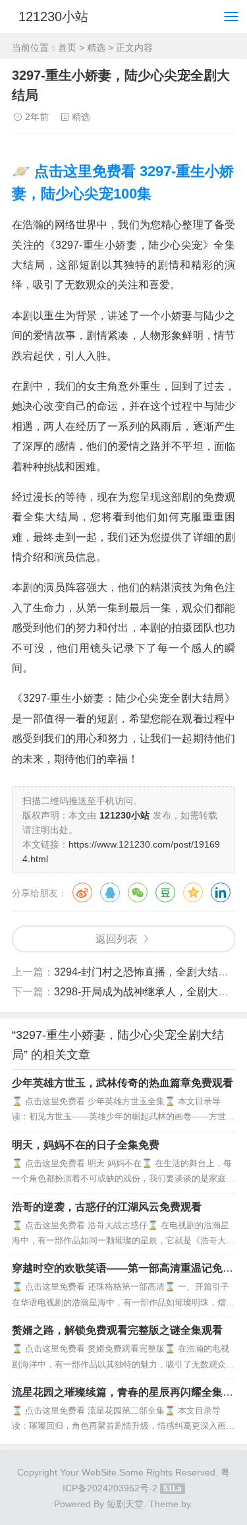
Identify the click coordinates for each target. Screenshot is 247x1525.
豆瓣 (165, 892)
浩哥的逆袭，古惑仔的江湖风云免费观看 (107, 1206)
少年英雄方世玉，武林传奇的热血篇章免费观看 (122, 1082)
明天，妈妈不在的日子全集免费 (85, 1144)
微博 (82, 892)
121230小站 (53, 16)
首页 (67, 47)
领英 (221, 892)
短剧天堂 (125, 1504)
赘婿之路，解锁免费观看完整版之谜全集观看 (117, 1330)
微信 (138, 892)
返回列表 (117, 939)
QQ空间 (193, 892)
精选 (96, 47)
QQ (110, 892)
